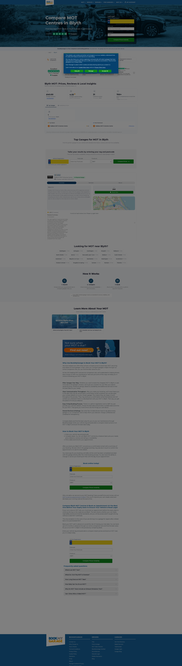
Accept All (105, 71)
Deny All (77, 71)
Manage (91, 71)
